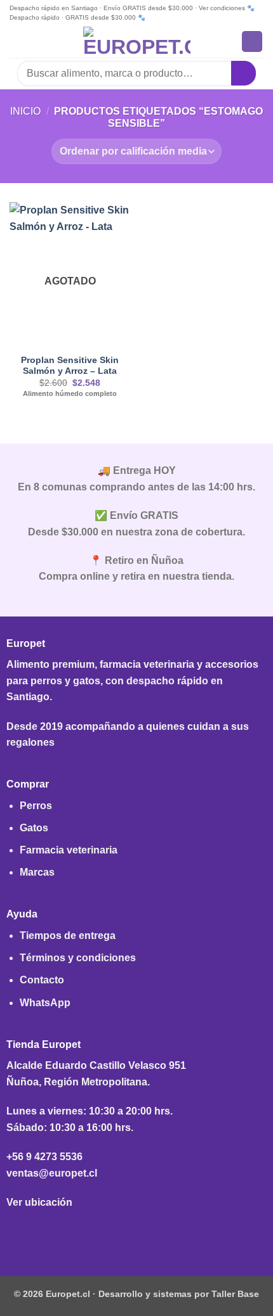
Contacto (42, 979)
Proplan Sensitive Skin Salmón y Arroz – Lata (70, 365)
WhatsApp (45, 1002)
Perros (36, 805)
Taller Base (235, 1294)
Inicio (25, 111)
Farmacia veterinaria (68, 850)
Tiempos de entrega (68, 935)
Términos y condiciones (78, 957)
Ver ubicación (39, 1202)
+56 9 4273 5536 (44, 1156)
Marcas (37, 872)
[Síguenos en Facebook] (116, 1233)
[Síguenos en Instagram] (136, 1233)
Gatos (34, 827)
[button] (17, 41)
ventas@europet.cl (51, 1173)
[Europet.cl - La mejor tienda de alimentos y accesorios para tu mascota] (136, 42)
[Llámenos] (156, 1233)
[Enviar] (243, 73)
